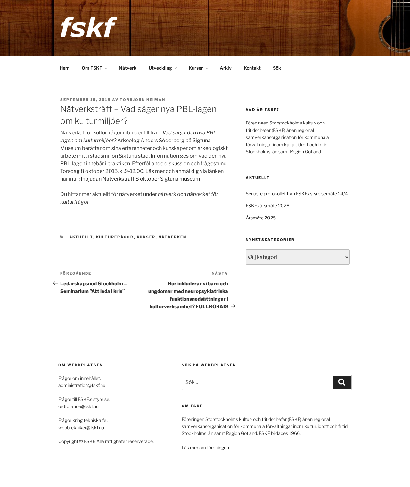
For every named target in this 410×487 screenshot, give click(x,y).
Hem (65, 68)
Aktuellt (81, 237)
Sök (277, 68)
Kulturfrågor (115, 237)
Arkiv (226, 68)
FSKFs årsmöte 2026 (267, 205)
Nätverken (173, 237)
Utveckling (160, 68)
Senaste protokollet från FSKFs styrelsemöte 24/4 (297, 193)
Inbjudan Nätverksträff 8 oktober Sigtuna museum (140, 179)
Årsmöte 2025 (261, 217)
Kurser (196, 68)
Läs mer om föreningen (205, 447)
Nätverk (127, 68)
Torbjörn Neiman (142, 100)
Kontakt (252, 68)
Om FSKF (92, 68)
